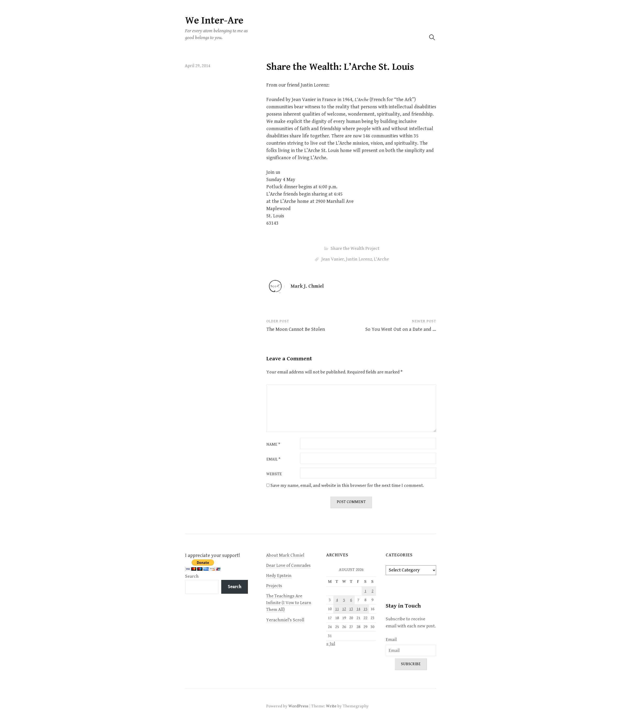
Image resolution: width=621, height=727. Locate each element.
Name (273, 445)
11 (337, 609)
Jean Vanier (332, 259)
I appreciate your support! (212, 555)
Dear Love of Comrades (288, 565)
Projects (274, 585)
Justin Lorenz (359, 259)
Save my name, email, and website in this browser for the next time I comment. (347, 485)
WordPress (298, 706)
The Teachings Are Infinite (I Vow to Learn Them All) (288, 602)
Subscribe (411, 664)
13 (351, 609)
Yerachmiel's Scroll (285, 620)
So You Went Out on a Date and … (400, 329)
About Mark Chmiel (285, 555)
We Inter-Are (214, 20)
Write (331, 706)
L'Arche (381, 259)
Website (274, 474)
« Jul (330, 643)
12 (344, 609)
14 (358, 609)
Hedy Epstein (279, 575)
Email (273, 459)
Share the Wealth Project (355, 248)
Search (192, 576)
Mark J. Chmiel (307, 286)
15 (365, 609)
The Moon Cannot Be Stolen (295, 329)
